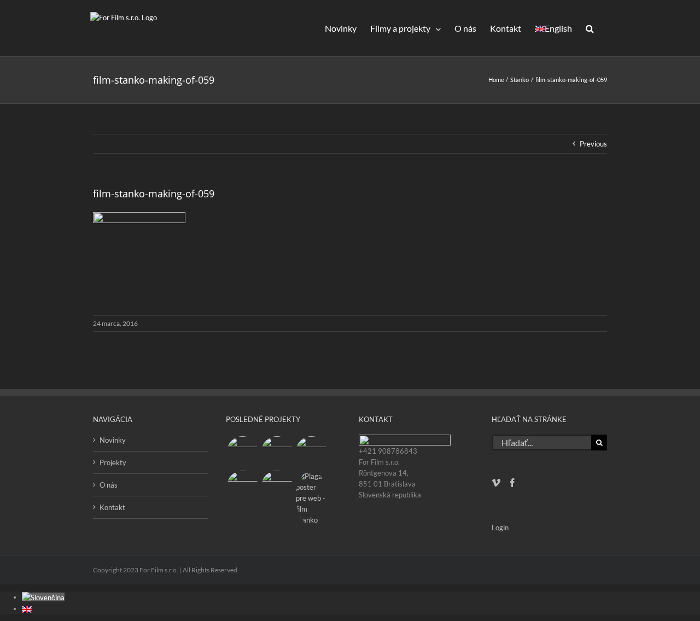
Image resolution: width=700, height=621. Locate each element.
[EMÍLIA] (242, 452)
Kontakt (112, 507)
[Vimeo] (496, 482)
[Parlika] (242, 486)
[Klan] (276, 486)
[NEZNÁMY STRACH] (276, 452)
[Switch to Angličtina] (27, 608)
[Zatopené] (311, 452)
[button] (589, 28)
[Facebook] (512, 482)
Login (500, 527)
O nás (109, 485)
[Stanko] (311, 498)
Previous (593, 143)
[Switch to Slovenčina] (43, 597)
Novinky (113, 440)
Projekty (113, 462)
